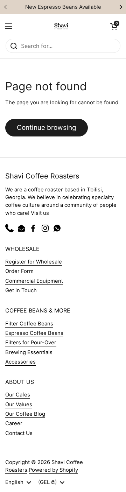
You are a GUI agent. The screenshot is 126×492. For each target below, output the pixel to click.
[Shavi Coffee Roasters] (61, 26)
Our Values (18, 404)
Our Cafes (17, 395)
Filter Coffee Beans (29, 324)
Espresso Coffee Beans (34, 333)
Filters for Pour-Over (30, 342)
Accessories (20, 362)
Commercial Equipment (34, 281)
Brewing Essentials (28, 352)
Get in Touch (21, 290)
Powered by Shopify (53, 470)
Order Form (19, 271)
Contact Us (19, 433)
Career (13, 423)
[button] (114, 26)
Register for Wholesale (33, 262)
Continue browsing (46, 127)
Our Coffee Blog (25, 414)
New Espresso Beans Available (63, 7)
